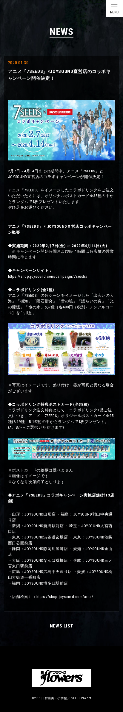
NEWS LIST (61, 626)
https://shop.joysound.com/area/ (64, 596)
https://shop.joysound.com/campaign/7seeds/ (48, 276)
